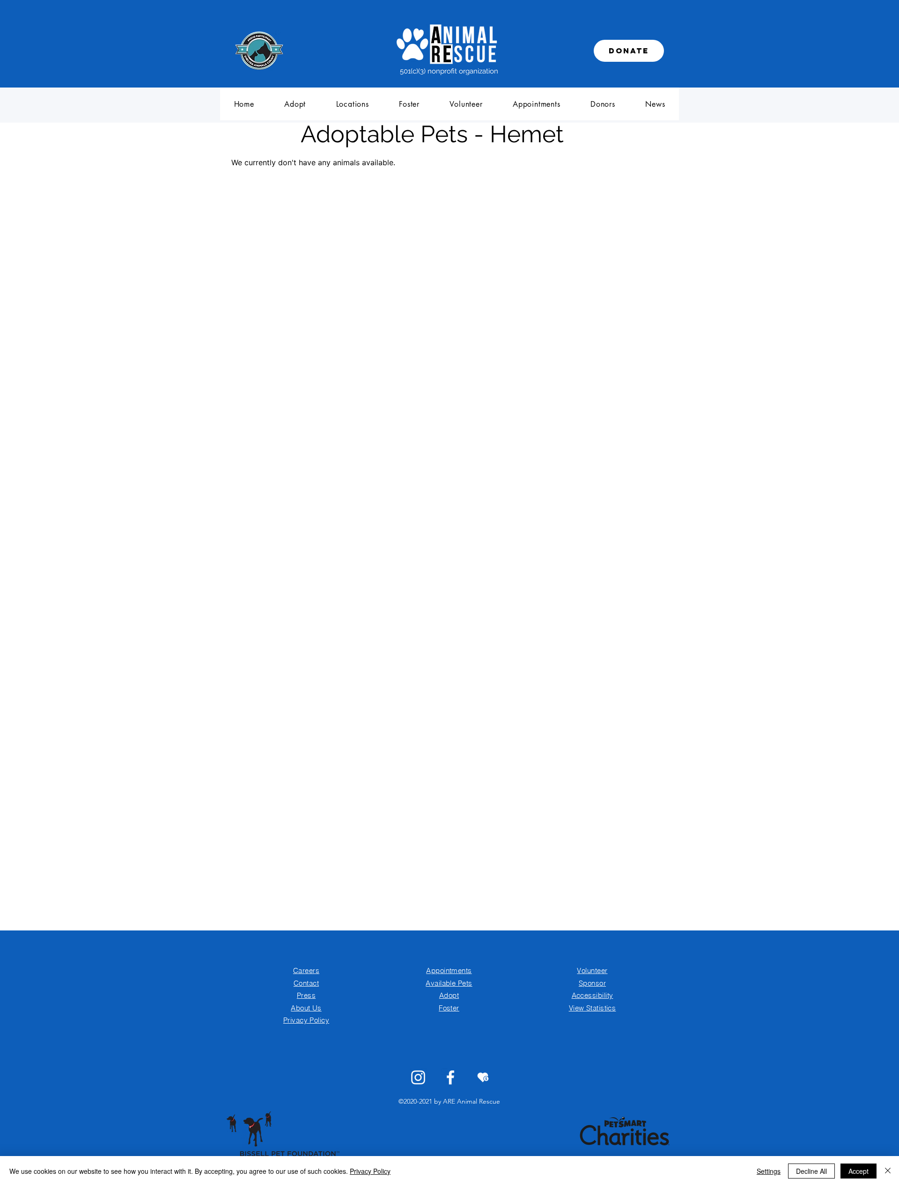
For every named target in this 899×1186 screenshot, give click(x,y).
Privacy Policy (370, 1171)
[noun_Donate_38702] (482, 1077)
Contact (306, 983)
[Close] (887, 1171)
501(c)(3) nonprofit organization (449, 71)
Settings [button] (769, 1171)
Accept (858, 1171)
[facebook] (450, 1077)
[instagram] (418, 1077)
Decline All (811, 1171)
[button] (295, 104)
